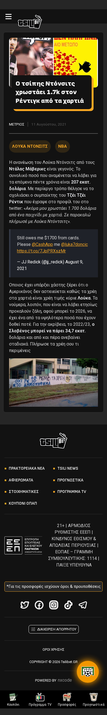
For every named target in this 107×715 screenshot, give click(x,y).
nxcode (65, 680)
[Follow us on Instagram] (54, 605)
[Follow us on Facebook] (39, 605)
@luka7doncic (74, 244)
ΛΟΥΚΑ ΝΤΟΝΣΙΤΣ (30, 146)
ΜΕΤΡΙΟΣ (16, 124)
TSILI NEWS (67, 468)
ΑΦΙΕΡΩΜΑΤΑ (21, 480)
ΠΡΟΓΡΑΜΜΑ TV (71, 491)
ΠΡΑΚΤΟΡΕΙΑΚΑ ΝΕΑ (27, 468)
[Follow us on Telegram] (83, 605)
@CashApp (42, 244)
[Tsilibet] (30, 23)
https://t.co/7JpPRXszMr (41, 251)
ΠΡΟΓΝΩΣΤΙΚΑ (70, 480)
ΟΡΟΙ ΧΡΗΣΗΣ (53, 649)
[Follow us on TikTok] (68, 605)
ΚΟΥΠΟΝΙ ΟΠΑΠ (23, 503)
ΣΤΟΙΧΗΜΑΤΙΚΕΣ (24, 491)
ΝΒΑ (62, 146)
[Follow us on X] (24, 605)
